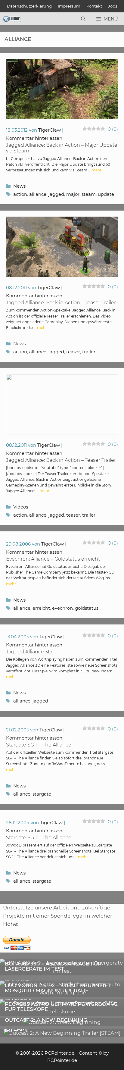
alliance (37, 194)
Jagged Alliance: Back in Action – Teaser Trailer (61, 302)
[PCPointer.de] (11, 19)
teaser (73, 352)
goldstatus (86, 608)
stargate (42, 794)
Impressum (69, 6)
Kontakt (94, 6)
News (19, 186)
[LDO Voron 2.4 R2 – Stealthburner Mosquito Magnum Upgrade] (62, 993)
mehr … (98, 170)
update (106, 194)
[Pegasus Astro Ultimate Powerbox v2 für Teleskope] (62, 1012)
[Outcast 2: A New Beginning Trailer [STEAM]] (62, 1033)
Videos (20, 507)
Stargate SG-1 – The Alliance (38, 745)
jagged (56, 194)
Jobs (112, 6)
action (20, 194)
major (72, 194)
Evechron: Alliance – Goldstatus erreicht (53, 559)
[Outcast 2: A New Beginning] (62, 1022)
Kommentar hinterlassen (34, 138)
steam (89, 194)
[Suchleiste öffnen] (83, 19)
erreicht (41, 608)
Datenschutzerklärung (29, 6)
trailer (88, 352)
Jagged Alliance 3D (29, 652)
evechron (62, 608)
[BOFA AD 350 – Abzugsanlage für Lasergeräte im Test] (62, 971)
